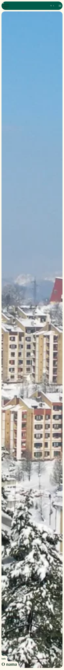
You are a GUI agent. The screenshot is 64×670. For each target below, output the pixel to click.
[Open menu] (60, 6)
